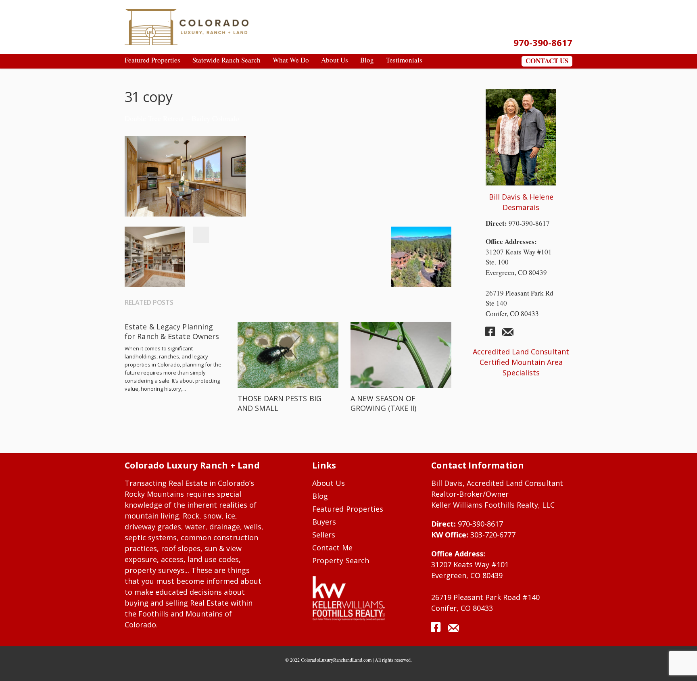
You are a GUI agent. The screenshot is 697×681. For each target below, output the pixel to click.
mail (507, 335)
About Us (328, 483)
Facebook (201, 235)
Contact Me (332, 547)
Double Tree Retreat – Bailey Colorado (182, 118)
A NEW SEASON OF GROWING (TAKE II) (384, 403)
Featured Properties (347, 509)
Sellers (323, 534)
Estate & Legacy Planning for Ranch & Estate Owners (172, 331)
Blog (320, 496)
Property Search (340, 560)
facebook (493, 335)
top (681, 665)
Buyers (324, 522)
